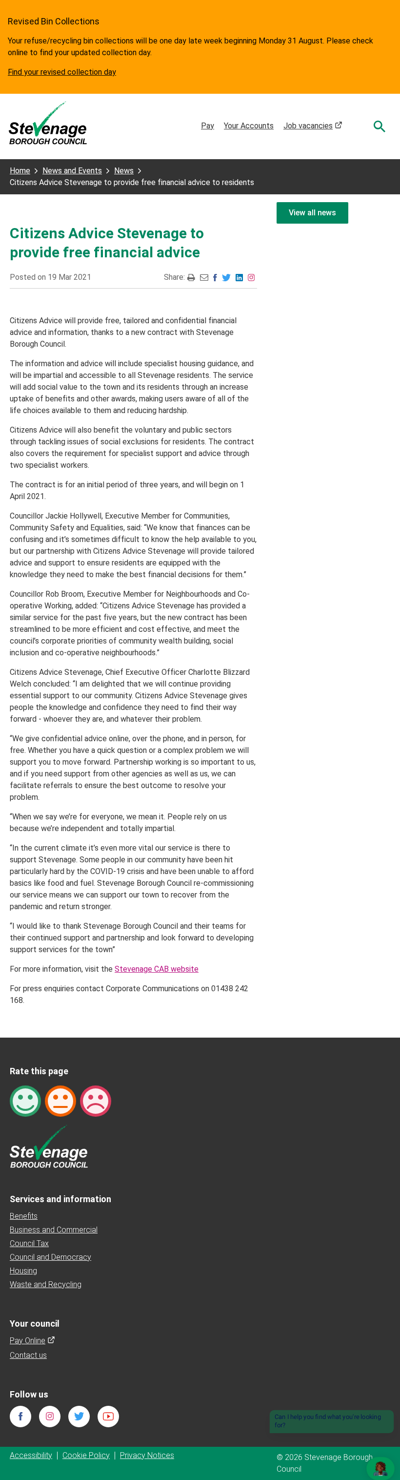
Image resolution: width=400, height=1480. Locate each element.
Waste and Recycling (45, 1284)
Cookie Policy (86, 1455)
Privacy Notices (147, 1455)
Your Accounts (249, 125)
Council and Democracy (50, 1257)
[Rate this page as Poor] (95, 1100)
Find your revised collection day (62, 72)
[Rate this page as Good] (25, 1100)
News (124, 170)
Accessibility (31, 1455)
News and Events (72, 170)
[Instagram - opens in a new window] (251, 277)
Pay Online (32, 1340)
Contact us (28, 1355)
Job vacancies (312, 125)
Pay (207, 125)
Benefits (24, 1216)
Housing (23, 1270)
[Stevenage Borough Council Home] (49, 1145)
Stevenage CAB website (157, 969)
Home (20, 170)
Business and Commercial (54, 1229)
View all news (312, 212)
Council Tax (29, 1243)
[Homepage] (48, 122)
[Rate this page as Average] (60, 1100)
